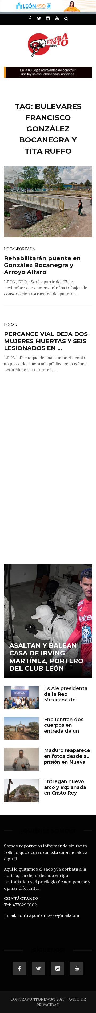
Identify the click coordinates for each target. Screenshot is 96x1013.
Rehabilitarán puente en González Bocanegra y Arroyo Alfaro (42, 265)
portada (26, 248)
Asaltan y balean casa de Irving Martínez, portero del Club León (46, 657)
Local (10, 248)
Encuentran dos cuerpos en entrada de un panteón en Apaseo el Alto (63, 731)
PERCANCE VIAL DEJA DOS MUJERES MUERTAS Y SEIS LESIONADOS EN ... (46, 341)
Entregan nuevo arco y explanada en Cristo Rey (65, 787)
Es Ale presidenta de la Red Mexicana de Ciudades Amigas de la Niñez (65, 700)
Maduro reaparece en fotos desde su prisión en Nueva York (67, 759)
